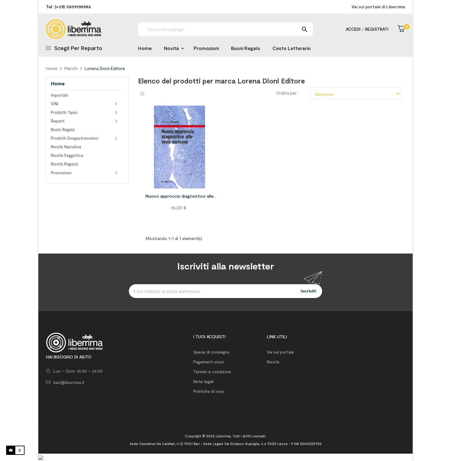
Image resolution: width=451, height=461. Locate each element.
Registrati (376, 29)
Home (58, 83)
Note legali (203, 381)
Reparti (57, 120)
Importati (59, 95)
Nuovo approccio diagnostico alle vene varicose (179, 197)
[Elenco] (142, 94)
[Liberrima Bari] (74, 341)
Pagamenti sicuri (208, 361)
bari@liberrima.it (68, 382)
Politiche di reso (208, 391)
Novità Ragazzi (64, 163)
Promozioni (61, 172)
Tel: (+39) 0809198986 (68, 6)
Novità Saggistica (67, 155)
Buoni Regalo (63, 129)
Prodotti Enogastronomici (74, 138)
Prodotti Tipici (64, 112)
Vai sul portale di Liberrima (378, 6)
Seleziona (358, 93)
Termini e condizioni (212, 371)
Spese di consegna (211, 352)
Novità (273, 361)
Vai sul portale (280, 352)
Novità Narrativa (66, 146)
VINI (54, 103)
